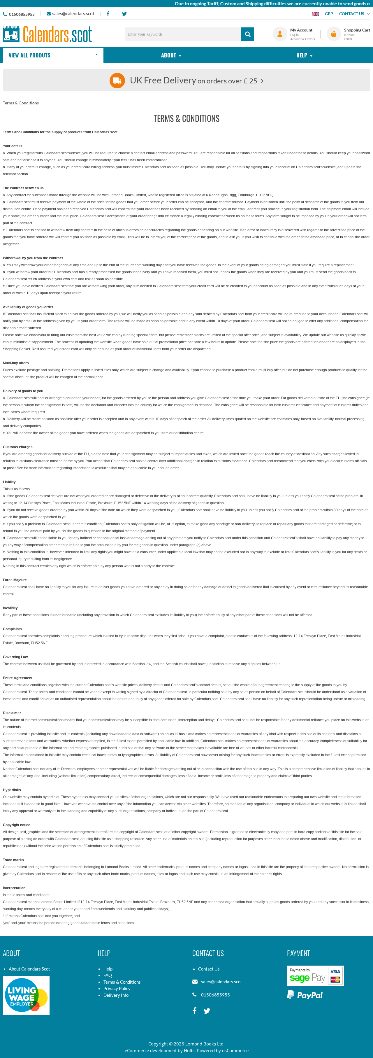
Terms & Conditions (122, 982)
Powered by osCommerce (223, 1050)
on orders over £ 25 (193, 80)
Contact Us (209, 968)
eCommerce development (151, 1050)
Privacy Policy (117, 988)
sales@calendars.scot (73, 13)
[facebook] (107, 14)
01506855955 (22, 14)
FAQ (107, 975)
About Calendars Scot (29, 968)
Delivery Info (116, 995)
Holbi (189, 1050)
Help (107, 968)
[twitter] (124, 14)
